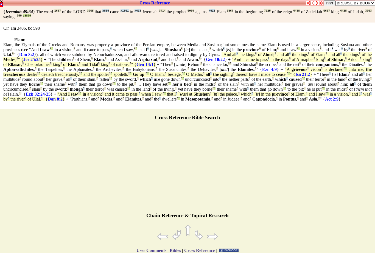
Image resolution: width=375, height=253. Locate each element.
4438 (296, 10)
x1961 (125, 10)
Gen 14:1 (144, 64)
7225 (267, 10)
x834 (105, 10)
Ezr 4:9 (269, 69)
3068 (90, 10)
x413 (138, 10)
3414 (162, 10)
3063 (368, 10)
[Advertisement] (187, 168)
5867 (230, 10)
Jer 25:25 (32, 59)
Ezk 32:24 (35, 94)
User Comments (151, 250)
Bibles (175, 250)
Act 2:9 (331, 99)
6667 (326, 10)
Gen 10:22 (215, 59)
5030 (191, 10)
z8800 (27, 15)
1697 (57, 10)
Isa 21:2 (302, 74)
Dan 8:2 (26, 54)
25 (48, 94)
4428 (343, 10)
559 (19, 15)
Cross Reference (154, 3)
